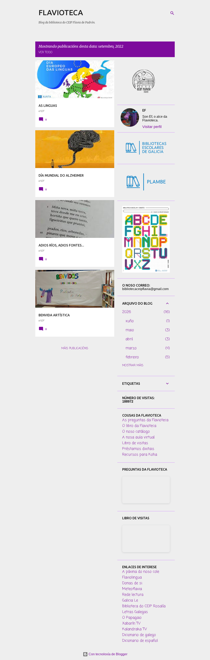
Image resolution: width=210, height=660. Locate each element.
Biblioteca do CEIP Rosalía (143, 606)
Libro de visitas (135, 443)
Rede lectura (132, 595)
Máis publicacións (74, 348)
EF (144, 110)
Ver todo (45, 52)
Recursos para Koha (139, 454)
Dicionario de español (140, 641)
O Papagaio (132, 618)
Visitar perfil (152, 127)
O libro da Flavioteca (139, 426)
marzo (131, 348)
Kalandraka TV (134, 629)
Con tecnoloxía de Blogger (107, 654)
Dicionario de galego (139, 635)
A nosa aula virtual (138, 437)
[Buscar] (172, 13)
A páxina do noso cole (140, 572)
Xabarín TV (131, 623)
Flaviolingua (132, 577)
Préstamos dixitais (138, 449)
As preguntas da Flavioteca (145, 420)
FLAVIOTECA (61, 12)
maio (130, 330)
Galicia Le (130, 600)
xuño (130, 321)
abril (129, 339)
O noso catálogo (136, 431)
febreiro (132, 357)
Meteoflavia (132, 589)
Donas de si (132, 583)
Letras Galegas (135, 612)
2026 (126, 312)
